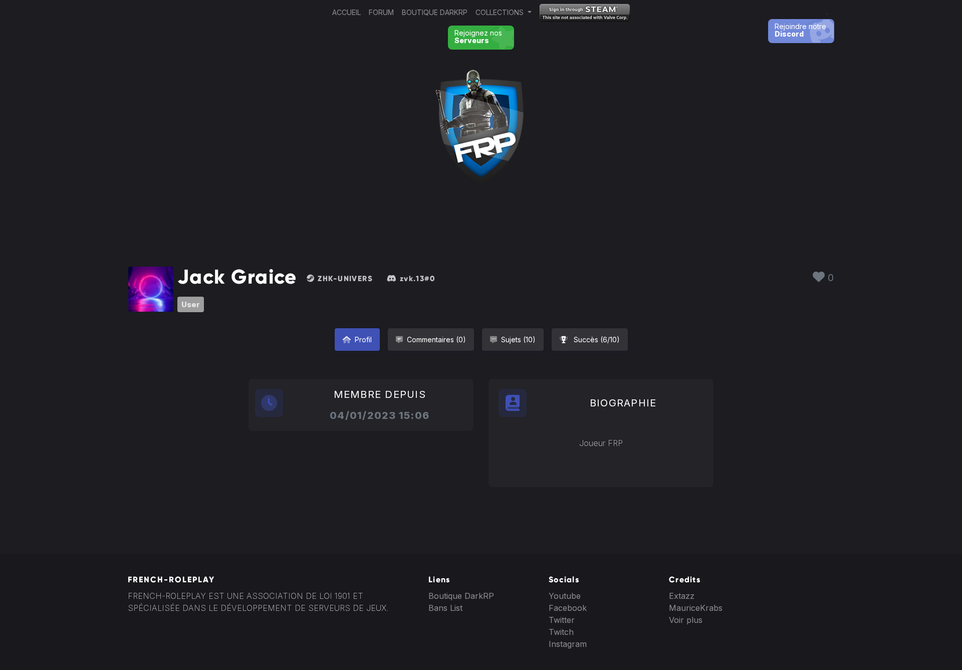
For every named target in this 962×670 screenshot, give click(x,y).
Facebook (568, 608)
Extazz (681, 596)
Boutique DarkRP (434, 12)
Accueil (346, 12)
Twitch (561, 632)
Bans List (445, 608)
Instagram (568, 644)
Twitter (562, 620)
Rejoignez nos (478, 37)
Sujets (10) (518, 339)
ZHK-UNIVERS (344, 278)
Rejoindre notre (800, 30)
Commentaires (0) (436, 339)
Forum (381, 12)
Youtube (565, 596)
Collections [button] (500, 12)
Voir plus (685, 620)
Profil (363, 339)
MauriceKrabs (696, 608)
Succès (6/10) (596, 339)
